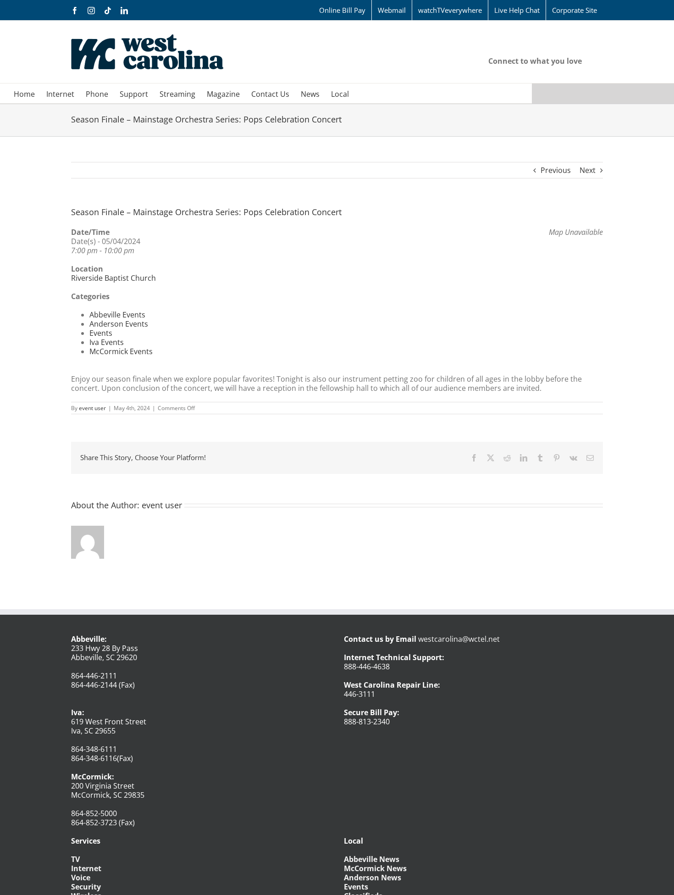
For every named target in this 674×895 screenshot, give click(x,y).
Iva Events (106, 342)
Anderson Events (118, 324)
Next (588, 170)
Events (100, 333)
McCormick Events (121, 351)
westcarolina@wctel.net (459, 639)
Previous (556, 170)
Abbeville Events (117, 315)
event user (92, 408)
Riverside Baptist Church (113, 278)
